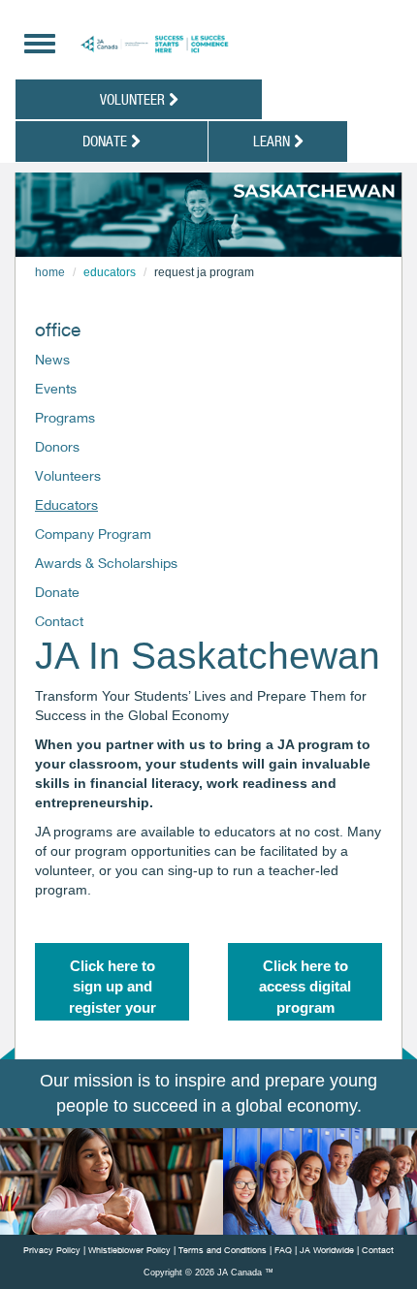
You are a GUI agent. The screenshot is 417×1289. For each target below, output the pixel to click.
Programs (65, 417)
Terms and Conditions (222, 1249)
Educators (109, 272)
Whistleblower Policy (129, 1249)
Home (50, 272)
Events (56, 388)
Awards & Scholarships (106, 562)
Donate (106, 140)
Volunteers (68, 475)
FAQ (283, 1249)
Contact (59, 621)
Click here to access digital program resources (305, 989)
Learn (273, 140)
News (52, 359)
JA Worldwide (327, 1249)
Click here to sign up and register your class (112, 989)
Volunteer (134, 99)
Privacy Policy (51, 1249)
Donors (57, 446)
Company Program (93, 533)
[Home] (211, 44)
